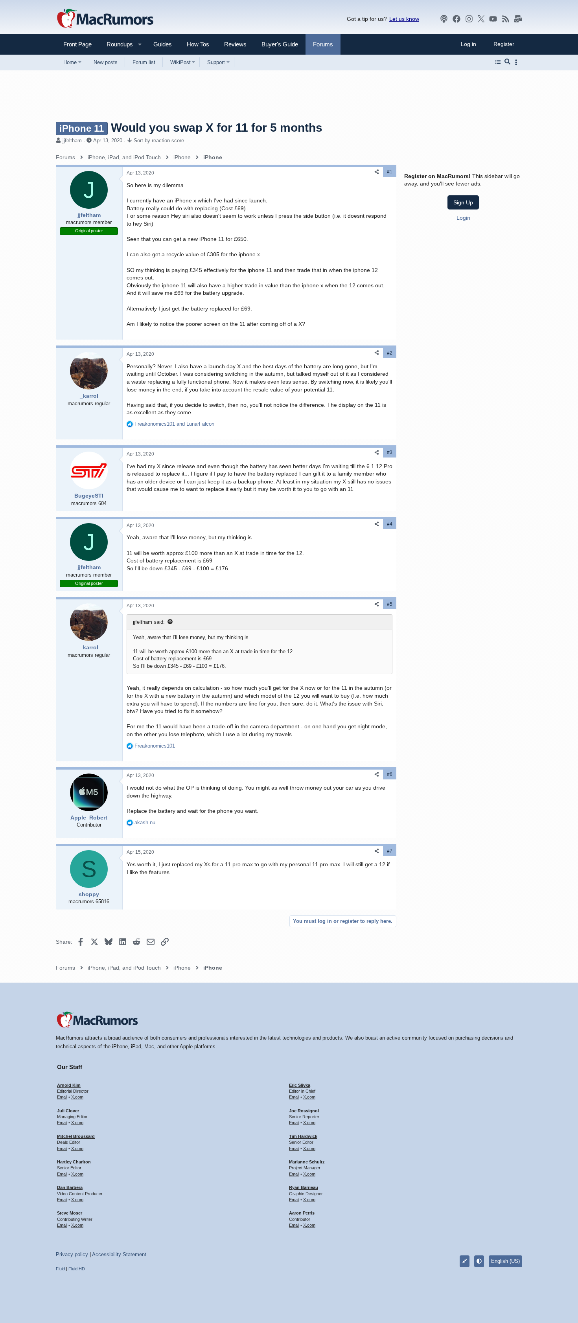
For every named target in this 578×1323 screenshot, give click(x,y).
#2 (389, 353)
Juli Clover (68, 1110)
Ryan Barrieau (303, 1187)
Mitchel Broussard (76, 1136)
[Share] (376, 172)
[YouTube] (493, 19)
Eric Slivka (299, 1085)
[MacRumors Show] (444, 19)
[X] (481, 19)
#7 (389, 851)
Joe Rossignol (304, 1110)
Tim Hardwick (303, 1136)
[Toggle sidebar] (517, 62)
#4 (389, 524)
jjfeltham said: (149, 622)
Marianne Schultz (307, 1161)
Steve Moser (69, 1213)
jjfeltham (72, 140)
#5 (389, 604)
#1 (389, 172)
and (174, 424)
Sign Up (463, 202)
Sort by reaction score (159, 140)
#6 (389, 774)
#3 (389, 452)
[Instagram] (469, 19)
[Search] (507, 62)
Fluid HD (76, 1268)
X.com (77, 1097)
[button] (116, 44)
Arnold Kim (69, 1085)
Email (62, 1097)
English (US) (505, 1261)
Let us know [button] (404, 19)
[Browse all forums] (498, 62)
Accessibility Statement (119, 1254)
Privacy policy (72, 1254)
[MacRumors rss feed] (506, 19)
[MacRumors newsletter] (518, 19)
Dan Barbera (70, 1187)
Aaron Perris (302, 1213)
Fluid (60, 1268)
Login (463, 218)
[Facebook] (456, 19)
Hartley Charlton (74, 1161)
